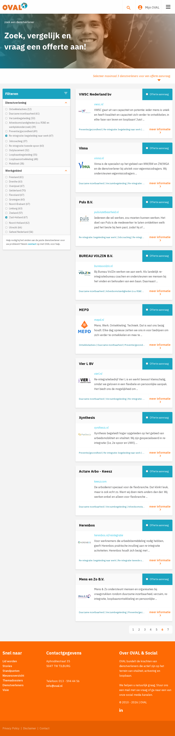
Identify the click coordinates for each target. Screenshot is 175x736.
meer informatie (160, 131)
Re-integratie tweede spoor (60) (26, 145)
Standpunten (11, 670)
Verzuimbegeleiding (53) (22, 118)
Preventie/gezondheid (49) (23, 131)
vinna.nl (99, 158)
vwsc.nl (98, 104)
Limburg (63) (15, 208)
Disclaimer (29, 728)
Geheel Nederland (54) (21, 231)
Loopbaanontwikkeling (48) (23, 159)
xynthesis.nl (101, 427)
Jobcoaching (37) (18, 141)
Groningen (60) (17, 199)
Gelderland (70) (17, 190)
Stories (7, 666)
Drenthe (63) (15, 181)
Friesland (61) (16, 177)
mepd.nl (99, 319)
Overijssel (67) (16, 186)
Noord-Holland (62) (19, 222)
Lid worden (10, 661)
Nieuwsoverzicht (13, 675)
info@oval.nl (54, 686)
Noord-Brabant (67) (19, 204)
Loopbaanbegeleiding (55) (23, 154)
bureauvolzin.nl (103, 266)
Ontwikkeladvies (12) (20, 109)
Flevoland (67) (16, 194)
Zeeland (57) (16, 212)
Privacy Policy (11, 728)
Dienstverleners (13, 685)
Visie (6, 690)
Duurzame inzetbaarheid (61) (24, 113)
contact (32, 244)
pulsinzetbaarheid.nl (106, 212)
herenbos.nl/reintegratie (108, 535)
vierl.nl (98, 373)
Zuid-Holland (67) (18, 217)
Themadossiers (13, 680)
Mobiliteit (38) (16, 163)
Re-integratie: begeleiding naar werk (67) (31, 135)
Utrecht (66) (15, 227)
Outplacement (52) (19, 150)
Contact (44, 728)
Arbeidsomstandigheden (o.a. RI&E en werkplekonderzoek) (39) (29, 125)
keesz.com (100, 481)
